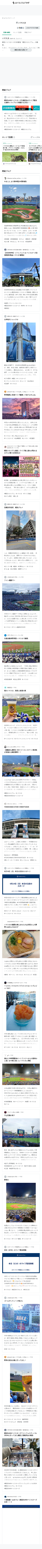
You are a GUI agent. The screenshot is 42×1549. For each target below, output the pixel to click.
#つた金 (6, 569)
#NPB (23, 305)
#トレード (23, 381)
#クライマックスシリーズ (22, 738)
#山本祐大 (30, 381)
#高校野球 (28, 241)
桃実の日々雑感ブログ (13, 316)
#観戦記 (6, 308)
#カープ (33, 911)
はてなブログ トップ (9, 18)
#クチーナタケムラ (10, 1422)
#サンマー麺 (8, 566)
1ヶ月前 (33, 97)
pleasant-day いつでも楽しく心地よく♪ (17, 391)
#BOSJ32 (26, 1289)
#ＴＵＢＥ (7, 1047)
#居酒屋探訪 (14, 239)
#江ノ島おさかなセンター (20, 436)
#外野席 (25, 1422)
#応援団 (31, 438)
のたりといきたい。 (12, 804)
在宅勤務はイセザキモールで (15, 982)
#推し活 (15, 496)
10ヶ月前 (20, 635)
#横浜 (13, 378)
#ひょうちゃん (24, 860)
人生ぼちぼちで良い (12, 577)
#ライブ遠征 (27, 493)
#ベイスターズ (8, 127)
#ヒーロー (25, 438)
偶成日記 (9, 687)
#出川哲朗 (13, 569)
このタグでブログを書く (32, 28)
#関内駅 (34, 239)
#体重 (27, 1101)
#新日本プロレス (17, 1289)
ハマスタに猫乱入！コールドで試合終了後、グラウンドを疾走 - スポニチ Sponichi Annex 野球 (14, 148)
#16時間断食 (8, 1101)
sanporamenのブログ (13, 921)
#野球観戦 (15, 855)
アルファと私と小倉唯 (13, 1112)
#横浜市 (27, 239)
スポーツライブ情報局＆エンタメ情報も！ (18, 97)
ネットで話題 (17, 32)
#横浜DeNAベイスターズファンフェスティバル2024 (20, 1483)
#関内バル (33, 860)
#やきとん (13, 241)
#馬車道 (19, 1422)
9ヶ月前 (21, 577)
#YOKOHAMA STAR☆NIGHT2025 (15, 857)
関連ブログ (28, 32)
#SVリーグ (7, 911)
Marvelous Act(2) (12, 1496)
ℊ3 (8, 1055)
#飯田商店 (25, 1419)
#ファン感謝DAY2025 (18, 627)
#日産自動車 (8, 679)
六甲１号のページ (12, 635)
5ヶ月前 (17, 447)
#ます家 (6, 241)
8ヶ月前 (23, 504)
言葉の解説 (6, 32)
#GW (5, 1349)
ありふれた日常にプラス (13, 747)
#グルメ (21, 239)
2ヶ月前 (24, 178)
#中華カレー (22, 566)
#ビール (6, 1104)
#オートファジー (18, 1101)
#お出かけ (7, 855)
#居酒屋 (6, 239)
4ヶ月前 (32, 391)
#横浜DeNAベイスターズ (12, 129)
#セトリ (29, 1047)
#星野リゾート (22, 569)
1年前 (14, 687)
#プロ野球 (7, 378)
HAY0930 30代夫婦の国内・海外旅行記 (18, 249)
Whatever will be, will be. (14, 178)
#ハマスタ (17, 127)
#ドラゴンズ (28, 974)
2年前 (31, 1430)
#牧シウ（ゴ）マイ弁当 (11, 860)
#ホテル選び (8, 496)
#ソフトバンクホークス (11, 381)
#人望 (6, 1168)
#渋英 (35, 974)
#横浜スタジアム (26, 129)
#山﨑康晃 (17, 438)
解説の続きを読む (20, 50)
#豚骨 (6, 974)
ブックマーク (7, 143)
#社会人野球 (17, 679)
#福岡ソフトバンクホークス (12, 303)
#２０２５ (22, 1047)
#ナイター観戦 (16, 1239)
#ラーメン (12, 974)
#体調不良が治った (15, 1168)
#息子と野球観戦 (9, 1163)
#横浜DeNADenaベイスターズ (13, 796)
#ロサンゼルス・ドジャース (20, 911)
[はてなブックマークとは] (14, 137)
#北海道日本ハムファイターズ (13, 1166)
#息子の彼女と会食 (30, 1166)
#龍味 (15, 566)
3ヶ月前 (32, 249)
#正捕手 (6, 383)
